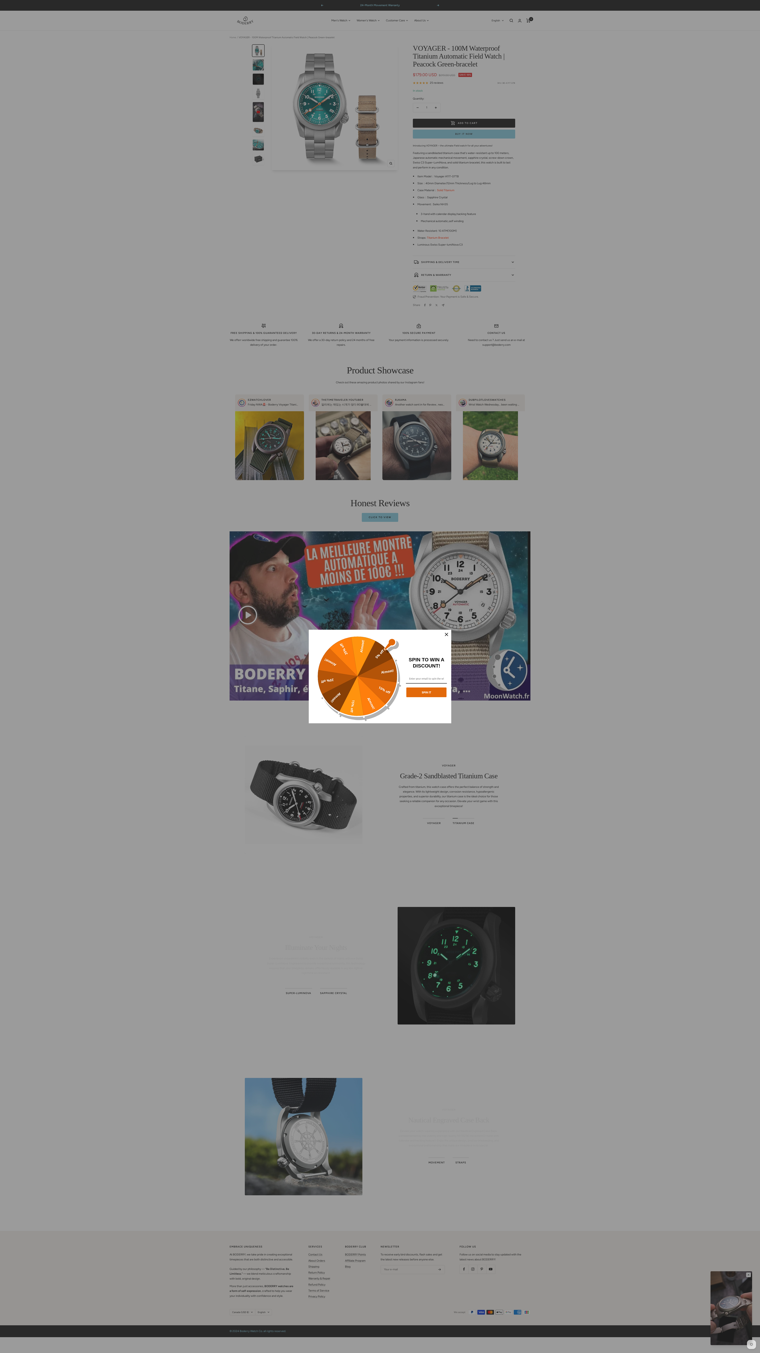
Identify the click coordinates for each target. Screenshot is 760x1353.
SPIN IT (426, 692)
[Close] (446, 634)
